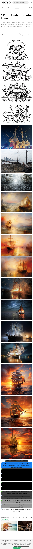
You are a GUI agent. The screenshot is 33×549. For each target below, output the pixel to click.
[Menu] (31, 2)
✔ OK (16, 547)
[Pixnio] (6, 3)
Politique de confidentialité (21, 546)
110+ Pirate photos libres (16, 16)
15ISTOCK (5, 519)
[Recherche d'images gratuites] (27, 2)
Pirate (17, 7)
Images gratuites (8, 7)
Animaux (23, 7)
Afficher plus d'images (16, 538)
